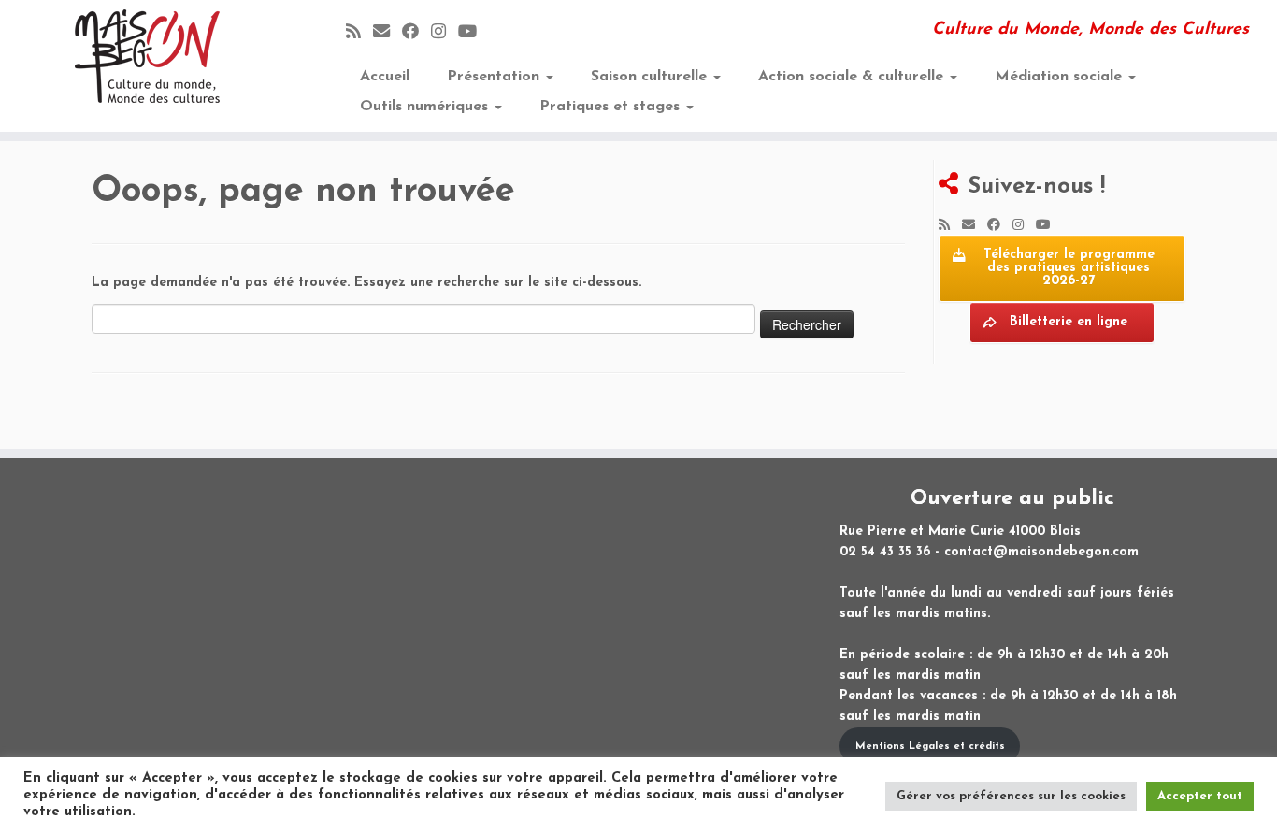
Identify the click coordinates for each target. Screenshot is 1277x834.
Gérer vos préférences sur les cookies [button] (1011, 796)
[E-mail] (387, 33)
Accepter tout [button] (1199, 796)
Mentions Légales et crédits (930, 746)
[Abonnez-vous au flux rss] (359, 33)
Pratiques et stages (611, 106)
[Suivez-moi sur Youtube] (473, 33)
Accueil (384, 76)
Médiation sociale (1060, 76)
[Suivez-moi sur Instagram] (444, 33)
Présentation (495, 76)
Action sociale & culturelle (853, 76)
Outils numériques (426, 106)
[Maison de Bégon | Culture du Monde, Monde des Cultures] (147, 56)
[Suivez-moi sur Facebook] (416, 33)
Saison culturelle (651, 76)
